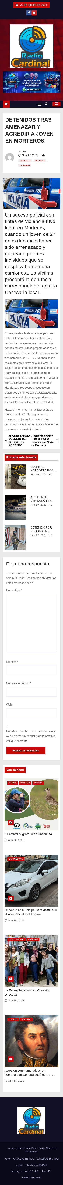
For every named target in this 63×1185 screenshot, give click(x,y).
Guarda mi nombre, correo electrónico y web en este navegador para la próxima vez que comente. (30, 736)
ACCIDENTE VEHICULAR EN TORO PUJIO (41, 501)
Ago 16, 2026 (16, 1000)
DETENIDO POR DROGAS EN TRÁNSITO (41, 531)
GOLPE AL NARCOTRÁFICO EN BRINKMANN (44, 470)
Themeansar (31, 1151)
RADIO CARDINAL (31, 1177)
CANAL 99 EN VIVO (23, 1158)
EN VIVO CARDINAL (36, 1165)
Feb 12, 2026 (38, 535)
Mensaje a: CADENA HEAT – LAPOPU (31, 1171)
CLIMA (19, 1165)
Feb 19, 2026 (38, 504)
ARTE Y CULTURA (16, 939)
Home (7, 1158)
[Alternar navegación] (39, 104)
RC (25, 151)
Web (9, 704)
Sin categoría (16, 859)
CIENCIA (12, 783)
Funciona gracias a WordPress (22, 1148)
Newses (50, 1148)
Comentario (14, 590)
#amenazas (25, 160)
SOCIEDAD (25, 783)
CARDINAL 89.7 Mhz (47, 1158)
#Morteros (40, 160)
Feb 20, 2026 (38, 474)
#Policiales (24, 165)
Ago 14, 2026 (16, 1080)
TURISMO (38, 783)
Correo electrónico (18, 683)
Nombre (12, 661)
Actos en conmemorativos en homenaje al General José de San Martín (28, 1075)
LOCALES (13, 1019)
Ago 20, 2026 (16, 840)
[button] (47, 104)
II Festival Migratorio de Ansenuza (28, 834)
